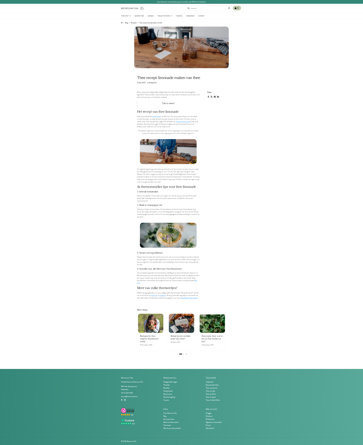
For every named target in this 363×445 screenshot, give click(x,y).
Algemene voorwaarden (214, 422)
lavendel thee (156, 116)
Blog (164, 416)
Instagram (162, 295)
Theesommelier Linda (183, 121)
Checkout (209, 416)
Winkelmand (210, 419)
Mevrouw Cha (131, 441)
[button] (237, 8)
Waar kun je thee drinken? (172, 428)
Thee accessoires (211, 388)
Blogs (126, 23)
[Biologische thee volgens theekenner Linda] (150, 323)
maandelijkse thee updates (189, 298)
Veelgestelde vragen (170, 382)
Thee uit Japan (211, 397)
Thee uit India (210, 391)
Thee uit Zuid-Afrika (213, 400)
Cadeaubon (209, 382)
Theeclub (166, 385)
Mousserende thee (212, 385)
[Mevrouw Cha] (132, 8)
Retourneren (167, 394)
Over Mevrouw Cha (170, 413)
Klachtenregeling (169, 397)
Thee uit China (211, 394)
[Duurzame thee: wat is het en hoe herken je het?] (212, 323)
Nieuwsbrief (210, 428)
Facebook (153, 295)
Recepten (134, 23)
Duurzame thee (168, 419)
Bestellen (166, 388)
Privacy (208, 425)
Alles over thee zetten (170, 422)
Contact (166, 400)
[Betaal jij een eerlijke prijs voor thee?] (181, 323)
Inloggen (209, 413)
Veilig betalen (168, 391)
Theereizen (167, 425)
